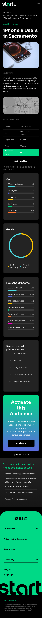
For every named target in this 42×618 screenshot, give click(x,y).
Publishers (9, 529)
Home (6, 12)
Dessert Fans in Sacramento (16, 499)
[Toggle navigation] (38, 4)
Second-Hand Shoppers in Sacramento (20, 474)
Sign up (8, 574)
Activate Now (21, 161)
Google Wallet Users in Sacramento (19, 493)
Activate (21, 443)
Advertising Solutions (15, 539)
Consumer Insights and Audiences (19, 15)
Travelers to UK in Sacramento (17, 486)
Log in (7, 569)
